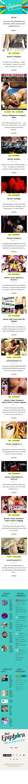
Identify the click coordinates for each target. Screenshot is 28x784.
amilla (20, 650)
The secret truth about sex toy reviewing (11, 722)
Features (9, 357)
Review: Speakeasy (14, 238)
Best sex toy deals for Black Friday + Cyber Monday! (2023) (11, 637)
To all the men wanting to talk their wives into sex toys (11, 681)
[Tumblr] (10, 759)
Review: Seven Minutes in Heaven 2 (14, 279)
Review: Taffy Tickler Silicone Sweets (11, 693)
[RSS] (13, 759)
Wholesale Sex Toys (19, 680)
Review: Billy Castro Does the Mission (14, 320)
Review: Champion (14, 57)
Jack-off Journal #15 (14, 560)
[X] (17, 755)
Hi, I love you (8, 111)
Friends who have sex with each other (11, 710)
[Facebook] (13, 755)
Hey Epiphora (7, 764)
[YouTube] (24, 755)
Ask (16, 764)
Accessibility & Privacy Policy (14, 766)
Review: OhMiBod (11, 700)
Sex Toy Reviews (15, 53)
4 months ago (20, 659)
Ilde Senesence (22, 600)
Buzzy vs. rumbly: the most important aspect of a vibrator (21, 642)
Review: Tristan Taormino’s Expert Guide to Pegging (14, 519)
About (11, 747)
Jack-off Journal (17, 357)
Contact (16, 747)
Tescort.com (19, 679)
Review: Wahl (19, 658)
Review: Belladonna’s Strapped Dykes (14, 116)
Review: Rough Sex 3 (14, 444)
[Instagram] (20, 755)
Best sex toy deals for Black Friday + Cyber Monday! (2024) (11, 604)
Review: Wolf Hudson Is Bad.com (14, 478)
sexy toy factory (19, 686)
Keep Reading (14, 70)
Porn (10, 53)
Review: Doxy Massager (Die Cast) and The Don (21, 610)
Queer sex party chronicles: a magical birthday (12, 648)
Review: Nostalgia (14, 199)
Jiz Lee (5, 21)
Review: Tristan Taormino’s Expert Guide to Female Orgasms (14, 401)
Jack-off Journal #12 (14, 361)
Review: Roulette (14, 159)
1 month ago (19, 629)
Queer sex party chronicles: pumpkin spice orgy (12, 616)
